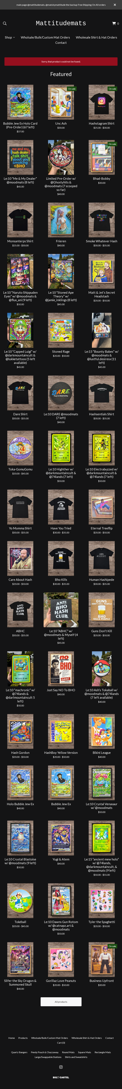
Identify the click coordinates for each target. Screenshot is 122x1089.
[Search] (4, 23)
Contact (61, 42)
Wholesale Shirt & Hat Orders (96, 37)
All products (61, 1001)
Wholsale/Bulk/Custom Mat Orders (45, 37)
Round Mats (68, 1052)
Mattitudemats (61, 23)
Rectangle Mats (103, 1052)
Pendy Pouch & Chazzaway (44, 1052)
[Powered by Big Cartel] (61, 1077)
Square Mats (84, 1052)
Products (23, 1037)
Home (11, 1037)
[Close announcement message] (114, 4)
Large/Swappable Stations (48, 1057)
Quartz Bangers (19, 1052)
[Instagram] (61, 1067)
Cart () (61, 1042)
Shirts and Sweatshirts (76, 1057)
